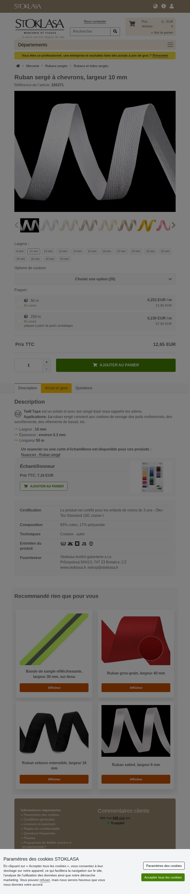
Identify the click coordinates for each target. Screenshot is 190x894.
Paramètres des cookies (164, 866)
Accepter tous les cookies (163, 877)
